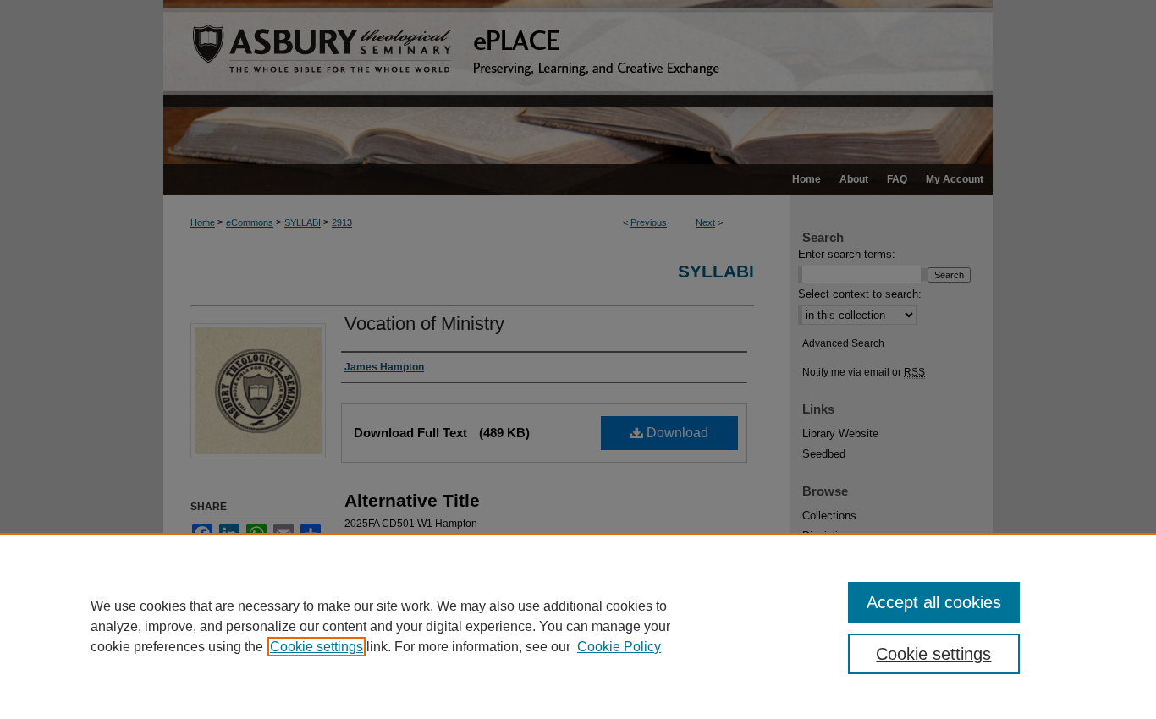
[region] (578, 626)
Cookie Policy (619, 646)
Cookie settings (316, 646)
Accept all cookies (934, 602)
